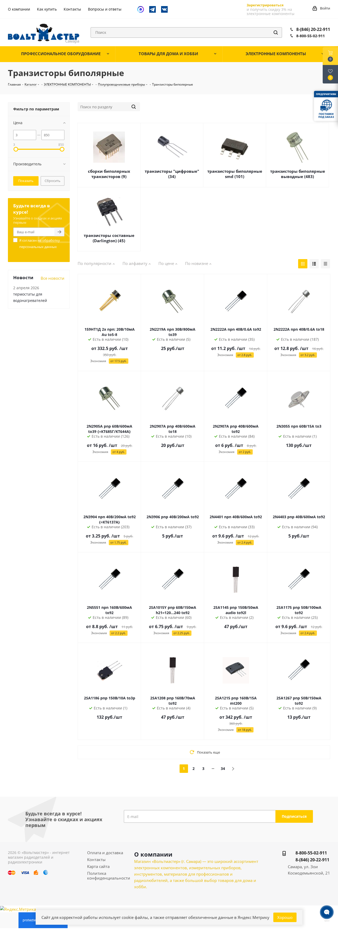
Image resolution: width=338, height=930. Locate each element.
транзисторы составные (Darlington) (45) (109, 238)
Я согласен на (39, 243)
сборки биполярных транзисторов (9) (109, 174)
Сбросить (52, 180)
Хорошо (285, 917)
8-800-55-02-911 (310, 35)
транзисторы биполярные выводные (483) (297, 174)
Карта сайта (98, 866)
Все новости (52, 278)
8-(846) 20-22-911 (313, 29)
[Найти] (275, 32)
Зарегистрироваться (265, 5)
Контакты (96, 859)
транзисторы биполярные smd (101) (234, 174)
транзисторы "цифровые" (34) (172, 174)
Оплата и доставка (105, 852)
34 (223, 768)
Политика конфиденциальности (108, 876)
